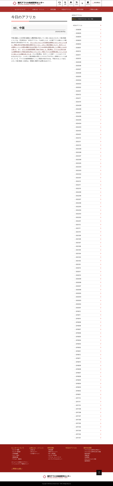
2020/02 (78, 304)
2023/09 (78, 149)
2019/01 (78, 351)
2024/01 (78, 134)
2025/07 (78, 69)
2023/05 (78, 163)
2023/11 (78, 141)
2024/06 (78, 116)
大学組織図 (15, 453)
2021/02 (78, 261)
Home (75, 19)
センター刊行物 (52, 455)
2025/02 (78, 87)
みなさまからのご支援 (90, 459)
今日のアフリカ (66, 9)
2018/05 (78, 380)
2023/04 (78, 167)
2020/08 (78, 282)
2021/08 (78, 239)
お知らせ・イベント (38, 9)
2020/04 (78, 297)
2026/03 (78, 40)
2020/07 (78, 286)
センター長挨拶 (16, 451)
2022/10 (78, 188)
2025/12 (78, 51)
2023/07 (78, 156)
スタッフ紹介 (15, 455)
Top (99, 473)
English (76, 4)
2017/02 (78, 434)
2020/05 (78, 293)
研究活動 (53, 9)
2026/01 (78, 47)
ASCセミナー (33, 451)
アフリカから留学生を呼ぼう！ (93, 449)
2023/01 (78, 178)
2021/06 (78, 246)
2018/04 (78, 383)
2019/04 (78, 340)
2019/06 (78, 333)
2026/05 (78, 33)
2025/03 (78, 84)
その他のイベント (35, 453)
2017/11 (78, 401)
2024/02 (78, 131)
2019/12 (78, 311)
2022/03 (78, 214)
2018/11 (78, 358)
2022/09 (78, 192)
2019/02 (78, 347)
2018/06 (78, 376)
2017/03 (78, 430)
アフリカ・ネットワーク (54, 457)
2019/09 (78, 322)
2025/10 (78, 58)
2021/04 (78, 253)
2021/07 (78, 242)
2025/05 (78, 76)
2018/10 (78, 362)
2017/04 (78, 427)
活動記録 (87, 455)
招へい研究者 (51, 453)
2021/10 (78, 232)
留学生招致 (80, 9)
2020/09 (78, 279)
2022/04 (78, 210)
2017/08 (78, 412)
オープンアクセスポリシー (55, 459)
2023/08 (78, 152)
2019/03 (78, 344)
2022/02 (78, 217)
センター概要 (15, 449)
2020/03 (78, 300)
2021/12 (78, 224)
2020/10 (78, 275)
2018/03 (78, 387)
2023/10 (78, 145)
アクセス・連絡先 (17, 459)
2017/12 (78, 398)
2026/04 (78, 37)
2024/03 (78, 127)
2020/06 (78, 290)
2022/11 (78, 185)
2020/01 (78, 308)
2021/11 (78, 228)
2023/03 (78, 170)
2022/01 (78, 221)
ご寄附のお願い (94, 9)
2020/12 (78, 268)
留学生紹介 (87, 453)
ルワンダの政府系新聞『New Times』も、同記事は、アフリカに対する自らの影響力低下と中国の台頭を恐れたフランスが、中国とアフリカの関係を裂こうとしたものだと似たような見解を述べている (39, 52)
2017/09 (78, 409)
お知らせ (32, 449)
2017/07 (78, 416)
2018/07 (78, 373)
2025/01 (78, 91)
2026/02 (78, 44)
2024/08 (78, 109)
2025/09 (78, 62)
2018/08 (78, 369)
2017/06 (78, 420)
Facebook (88, 4)
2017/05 (78, 423)
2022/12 (78, 181)
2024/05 (78, 120)
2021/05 (78, 250)
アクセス (71, 4)
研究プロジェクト (53, 451)
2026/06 (78, 29)
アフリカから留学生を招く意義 (93, 451)
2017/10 (78, 405)
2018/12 (78, 354)
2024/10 (78, 102)
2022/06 (78, 203)
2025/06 (78, 73)
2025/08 (78, 65)
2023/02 (78, 174)
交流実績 (87, 457)
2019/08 (78, 326)
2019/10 (78, 318)
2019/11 (78, 315)
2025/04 (78, 80)
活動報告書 (15, 457)
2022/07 (78, 199)
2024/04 (78, 123)
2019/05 (78, 336)
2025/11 (78, 55)
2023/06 (78, 159)
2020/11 (78, 271)
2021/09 (78, 235)
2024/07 (78, 112)
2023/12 (78, 138)
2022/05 (78, 206)
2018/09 (78, 365)
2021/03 (78, 257)
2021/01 (78, 264)
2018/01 (78, 394)
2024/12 (78, 94)
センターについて (20, 9)
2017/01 (78, 438)
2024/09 (78, 105)
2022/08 (78, 196)
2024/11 (78, 98)
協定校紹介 (87, 461)
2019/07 (78, 329)
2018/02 (78, 391)
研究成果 (50, 449)
